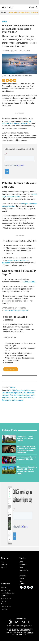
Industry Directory (6, 598)
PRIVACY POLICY (21, 634)
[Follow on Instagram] (31, 587)
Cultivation (23, 573)
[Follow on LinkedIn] (25, 587)
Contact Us (4, 609)
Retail (21, 567)
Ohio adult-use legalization (12, 393)
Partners (3, 604)
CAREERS (15, 629)
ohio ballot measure (15, 400)
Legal (21, 581)
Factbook (3, 601)
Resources (4, 565)
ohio (11, 398)
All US (21, 562)
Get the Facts (10, 369)
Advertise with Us (6, 590)
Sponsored (4, 567)
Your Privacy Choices (19, 633)
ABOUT (9, 629)
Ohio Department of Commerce (24, 390)
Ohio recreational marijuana (20, 395)
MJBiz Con (4, 596)
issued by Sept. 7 (29, 282)
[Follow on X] (28, 587)
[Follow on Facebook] (21, 587)
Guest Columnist (6, 606)
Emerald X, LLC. (16, 626)
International (23, 565)
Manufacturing (24, 570)
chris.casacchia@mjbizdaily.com (16, 310)
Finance (22, 578)
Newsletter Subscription (7, 593)
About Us (3, 587)
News (4, 21)
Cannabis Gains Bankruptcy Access (19, 12)
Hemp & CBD (23, 575)
